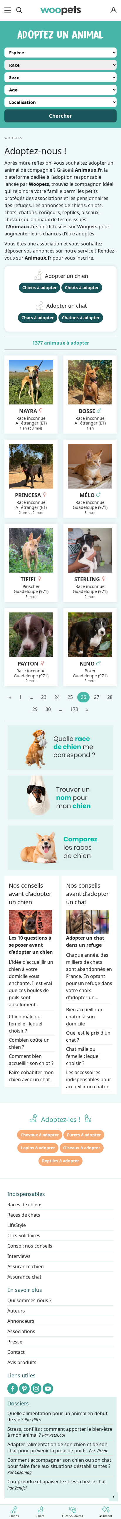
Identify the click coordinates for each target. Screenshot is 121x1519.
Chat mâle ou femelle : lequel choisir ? (83, 1056)
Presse (14, 1341)
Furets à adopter (84, 1135)
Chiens (14, 1516)
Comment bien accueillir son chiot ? (31, 1059)
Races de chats (23, 1215)
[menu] (8, 10)
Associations (21, 1331)
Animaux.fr (38, 258)
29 (35, 709)
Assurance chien (25, 1266)
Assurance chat (24, 1277)
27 (96, 697)
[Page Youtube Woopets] (48, 1388)
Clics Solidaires (72, 1516)
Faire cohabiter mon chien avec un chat (31, 1076)
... (31, 697)
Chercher (60, 115)
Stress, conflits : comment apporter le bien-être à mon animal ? (59, 1432)
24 (57, 697)
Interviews (19, 1256)
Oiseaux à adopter (81, 1148)
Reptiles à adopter (60, 1161)
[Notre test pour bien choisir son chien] (60, 747)
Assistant (105, 1516)
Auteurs (16, 1310)
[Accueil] (60, 10)
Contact (16, 1352)
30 (48, 709)
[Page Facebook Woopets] (12, 1388)
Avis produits (21, 1362)
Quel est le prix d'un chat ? (88, 1036)
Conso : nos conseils (29, 1246)
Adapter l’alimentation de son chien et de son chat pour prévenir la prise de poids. (57, 1447)
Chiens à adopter (39, 287)
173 (74, 709)
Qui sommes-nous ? (29, 1300)
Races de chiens (25, 1204)
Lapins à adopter (38, 1148)
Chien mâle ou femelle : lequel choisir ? (25, 1023)
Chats (40, 1516)
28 (109, 697)
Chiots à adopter (82, 287)
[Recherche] (19, 10)
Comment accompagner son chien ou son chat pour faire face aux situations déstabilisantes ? (59, 1466)
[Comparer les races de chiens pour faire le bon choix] (60, 847)
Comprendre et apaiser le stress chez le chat (56, 1484)
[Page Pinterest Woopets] (24, 1388)
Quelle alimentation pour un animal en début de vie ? (57, 1416)
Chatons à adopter (81, 317)
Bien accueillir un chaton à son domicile (85, 1016)
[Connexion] (113, 10)
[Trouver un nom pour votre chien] (60, 798)
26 (83, 697)
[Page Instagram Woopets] (36, 1388)
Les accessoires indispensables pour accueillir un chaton (88, 1079)
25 (70, 697)
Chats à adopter (37, 317)
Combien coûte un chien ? (29, 1043)
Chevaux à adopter (40, 1135)
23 (43, 697)
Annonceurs (20, 1321)
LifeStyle (16, 1225)
